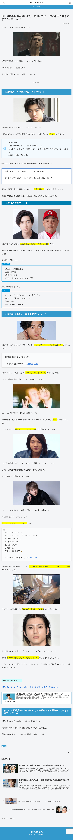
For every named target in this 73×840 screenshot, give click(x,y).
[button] (67, 485)
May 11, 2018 (32, 363)
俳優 (5, 746)
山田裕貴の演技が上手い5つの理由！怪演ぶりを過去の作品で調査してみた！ (31, 687)
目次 (34, 82)
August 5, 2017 (31, 557)
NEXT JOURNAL (36, 2)
